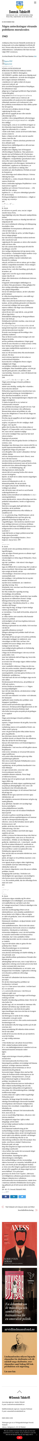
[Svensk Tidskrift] (19, 12)
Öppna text (8, 64)
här (35, 56)
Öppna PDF (8, 61)
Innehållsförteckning (25, 1210)
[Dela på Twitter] (22, 1196)
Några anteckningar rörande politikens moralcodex (19, 28)
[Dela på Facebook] (5, 1196)
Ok (20, 1437)
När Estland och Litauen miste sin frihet (19, 1207)
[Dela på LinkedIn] (14, 1196)
